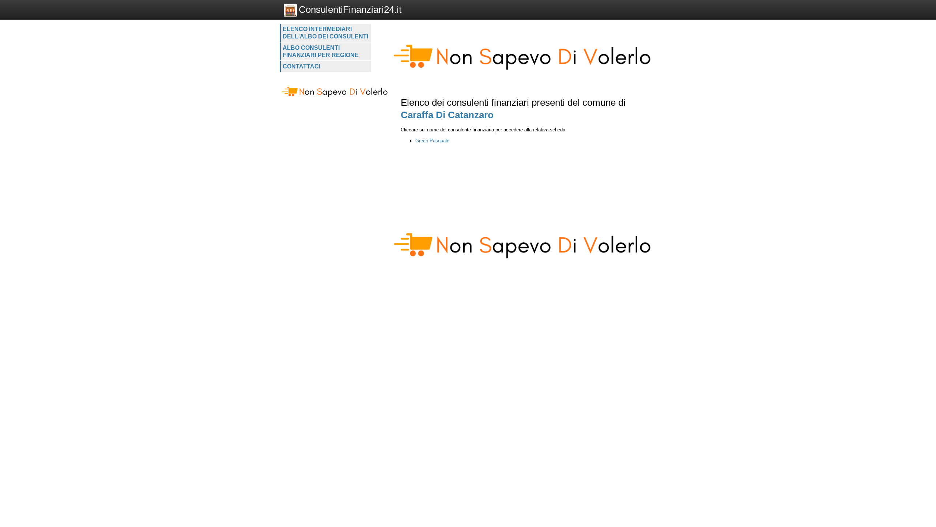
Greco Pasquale (432, 140)
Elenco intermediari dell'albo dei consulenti (325, 33)
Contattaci (301, 66)
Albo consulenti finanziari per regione (321, 51)
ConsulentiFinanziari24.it (350, 9)
